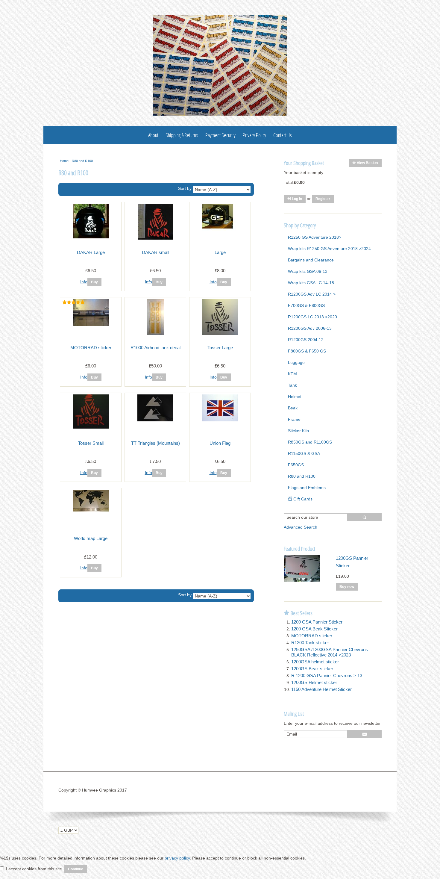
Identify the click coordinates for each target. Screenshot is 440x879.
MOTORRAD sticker (90, 347)
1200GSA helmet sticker (315, 661)
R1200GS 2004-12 (306, 339)
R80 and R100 (82, 161)
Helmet (294, 396)
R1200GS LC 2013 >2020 (312, 316)
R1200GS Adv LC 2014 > (312, 294)
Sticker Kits (298, 430)
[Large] (220, 229)
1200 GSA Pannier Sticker (316, 621)
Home (64, 161)
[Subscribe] (365, 734)
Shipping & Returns (182, 135)
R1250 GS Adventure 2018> (314, 237)
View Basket (367, 163)
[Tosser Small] (91, 427)
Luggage (296, 362)
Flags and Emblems (307, 487)
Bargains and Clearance (311, 260)
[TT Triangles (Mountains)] (155, 419)
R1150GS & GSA (304, 453)
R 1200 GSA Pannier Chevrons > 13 (326, 675)
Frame (294, 419)
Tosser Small (91, 443)
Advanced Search (300, 527)
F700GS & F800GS (306, 305)
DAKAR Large (91, 252)
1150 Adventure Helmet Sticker (321, 689)
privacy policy (177, 858)
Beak (293, 408)
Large (220, 252)
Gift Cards (302, 499)
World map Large (90, 538)
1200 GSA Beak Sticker (314, 628)
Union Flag (220, 443)
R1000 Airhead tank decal (155, 347)
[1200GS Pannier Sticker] (302, 580)
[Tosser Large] (220, 333)
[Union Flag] (220, 419)
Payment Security (220, 135)
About (153, 135)
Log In (296, 199)
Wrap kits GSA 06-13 (307, 271)
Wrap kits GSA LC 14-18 (311, 282)
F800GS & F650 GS (307, 351)
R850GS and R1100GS (310, 442)
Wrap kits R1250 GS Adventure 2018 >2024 (329, 248)
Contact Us (282, 135)
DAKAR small (155, 252)
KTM (292, 373)
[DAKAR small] (155, 238)
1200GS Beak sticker (312, 668)
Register (322, 199)
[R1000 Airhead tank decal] (155, 333)
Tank (292, 385)
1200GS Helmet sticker (314, 682)
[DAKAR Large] (91, 236)
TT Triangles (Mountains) (155, 443)
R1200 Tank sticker (310, 642)
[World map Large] (91, 510)
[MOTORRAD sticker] (91, 324)
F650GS (296, 464)
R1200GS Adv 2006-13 (310, 328)
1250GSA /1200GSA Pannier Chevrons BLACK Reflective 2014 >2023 (329, 652)
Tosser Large (220, 347)
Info (83, 281)
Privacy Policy (254, 135)
